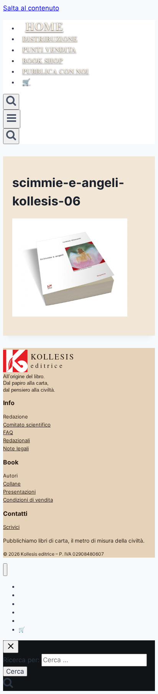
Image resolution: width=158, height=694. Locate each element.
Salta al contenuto (31, 8)
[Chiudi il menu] (5, 569)
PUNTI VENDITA (49, 49)
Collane (12, 484)
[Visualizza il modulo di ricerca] (11, 102)
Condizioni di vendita (28, 500)
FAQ (8, 432)
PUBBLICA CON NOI (55, 71)
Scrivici (11, 527)
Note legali (16, 448)
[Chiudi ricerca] (10, 646)
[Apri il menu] (11, 119)
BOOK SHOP (42, 60)
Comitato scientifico (27, 425)
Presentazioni (19, 492)
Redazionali (16, 440)
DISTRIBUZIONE (49, 38)
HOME (44, 25)
